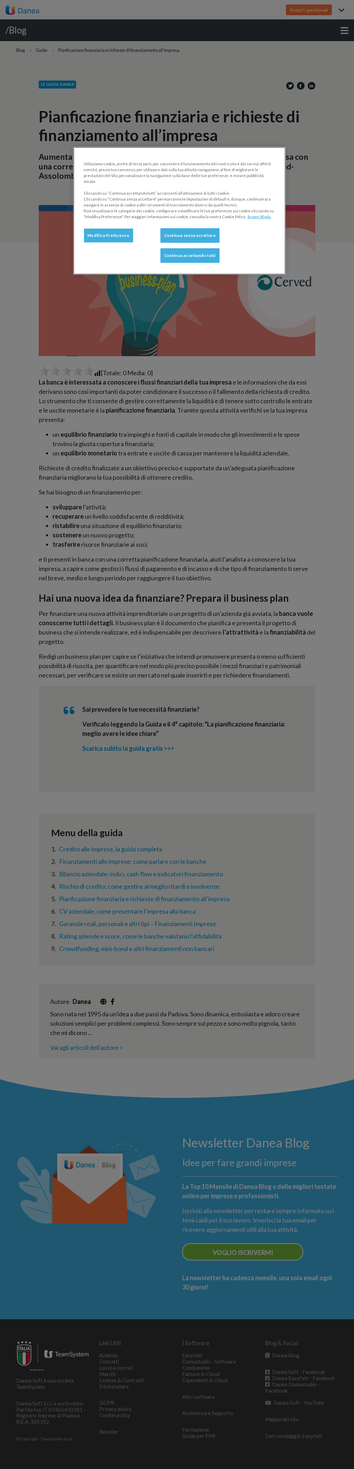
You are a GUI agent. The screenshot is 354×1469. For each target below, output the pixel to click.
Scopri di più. (259, 216)
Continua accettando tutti (190, 255)
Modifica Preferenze (108, 235)
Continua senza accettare (190, 235)
